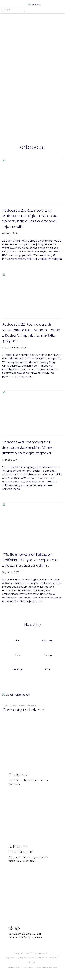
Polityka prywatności (47, 957)
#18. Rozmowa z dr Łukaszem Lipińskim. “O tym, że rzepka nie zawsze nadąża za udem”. (29, 560)
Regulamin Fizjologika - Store (19, 957)
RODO (32, 962)
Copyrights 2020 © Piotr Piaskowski (31, 953)
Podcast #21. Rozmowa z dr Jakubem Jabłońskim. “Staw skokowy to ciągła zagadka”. (27, 447)
